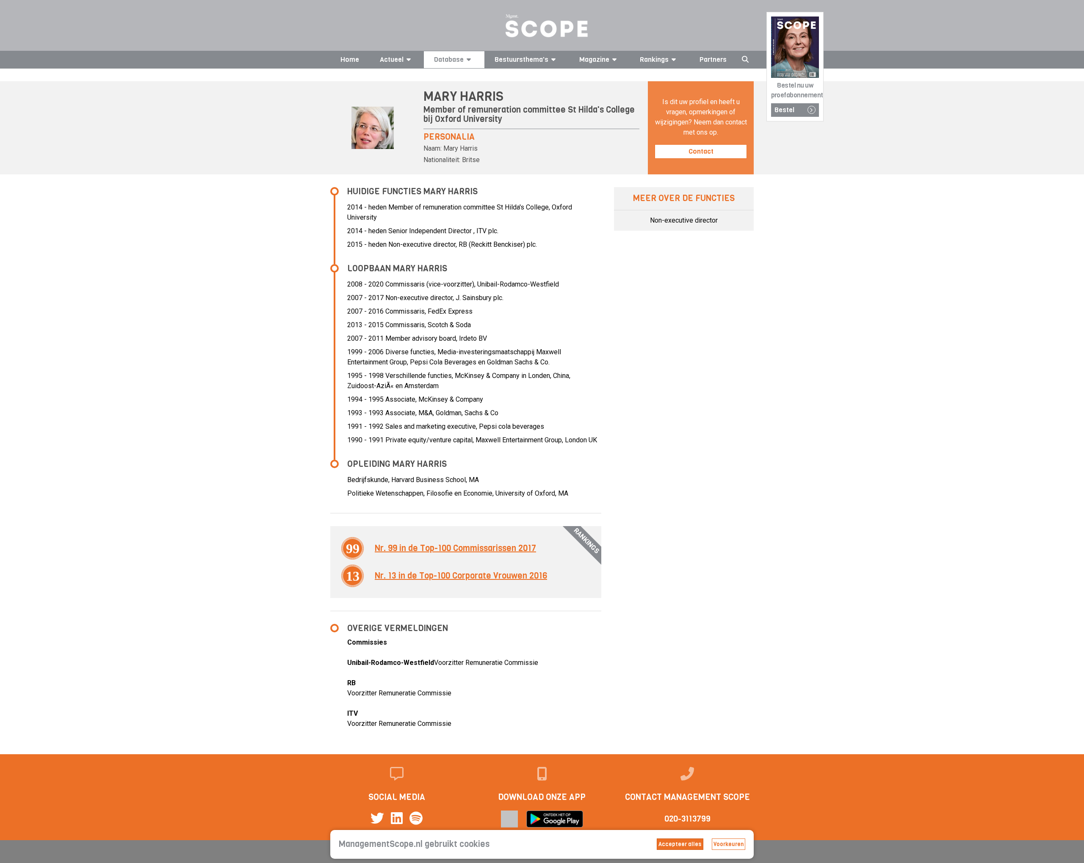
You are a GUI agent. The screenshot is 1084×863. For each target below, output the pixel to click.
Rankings (654, 59)
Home (349, 59)
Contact (701, 151)
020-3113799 (687, 818)
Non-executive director (684, 220)
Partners (713, 59)
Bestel (784, 109)
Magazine (594, 59)
